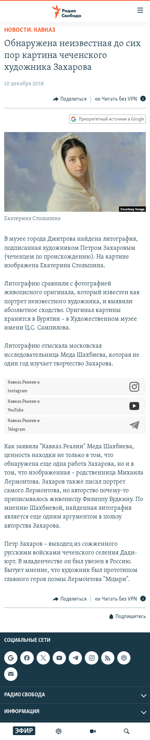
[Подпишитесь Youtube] (59, 658)
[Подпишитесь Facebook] (26, 658)
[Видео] (92, 731)
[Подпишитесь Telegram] (75, 658)
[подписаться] (10, 674)
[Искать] (126, 731)
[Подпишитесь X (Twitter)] (43, 658)
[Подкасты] (123, 658)
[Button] (70, 99)
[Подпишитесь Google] (10, 658)
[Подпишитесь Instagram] (91, 658)
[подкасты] (58, 731)
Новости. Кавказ (29, 30)
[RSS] (107, 658)
